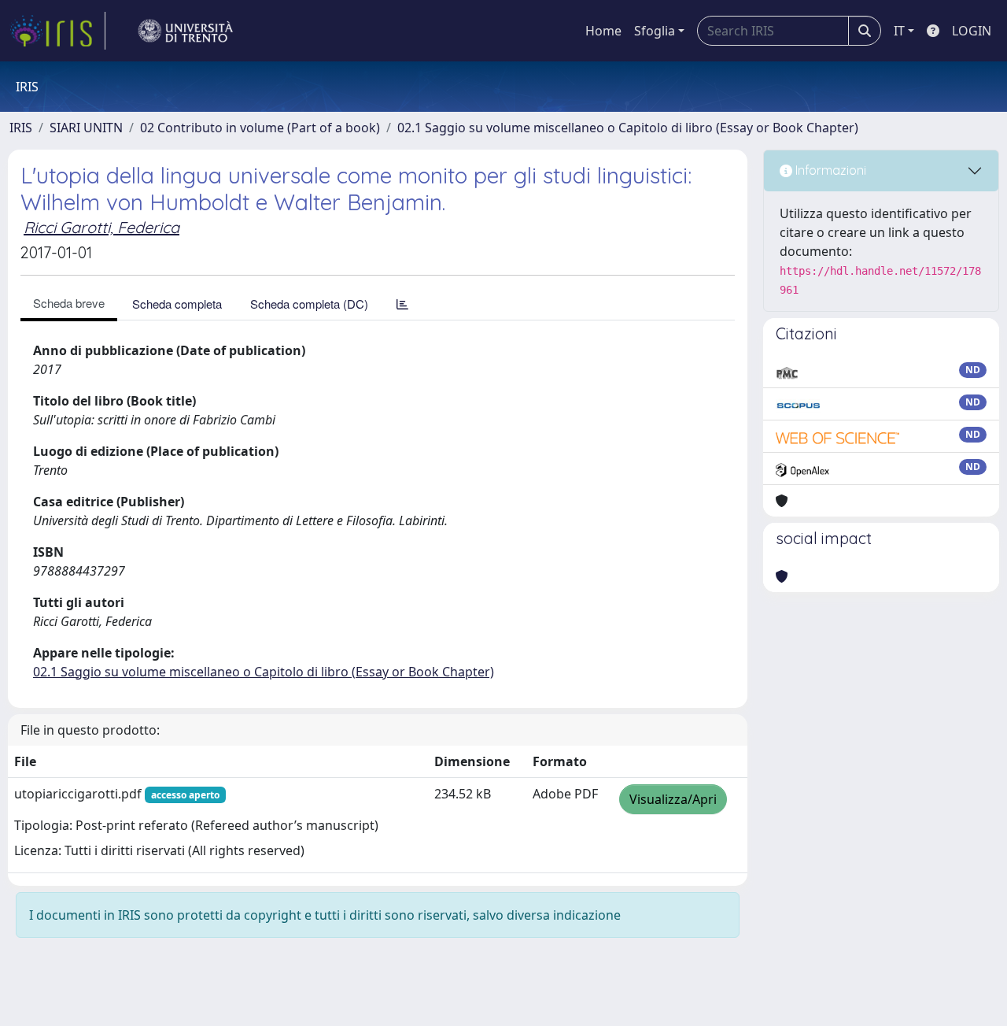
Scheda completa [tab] (177, 303)
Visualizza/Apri (673, 799)
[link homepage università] (185, 31)
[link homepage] (57, 31)
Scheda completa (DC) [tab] (309, 303)
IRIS (20, 127)
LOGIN (971, 30)
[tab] (402, 303)
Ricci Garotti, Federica (101, 227)
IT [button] (899, 30)
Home (603, 30)
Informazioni (829, 170)
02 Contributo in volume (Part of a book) (260, 127)
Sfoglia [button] (654, 30)
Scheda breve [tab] (69, 302)
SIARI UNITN (86, 127)
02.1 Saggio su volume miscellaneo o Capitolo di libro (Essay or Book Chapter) (627, 127)
